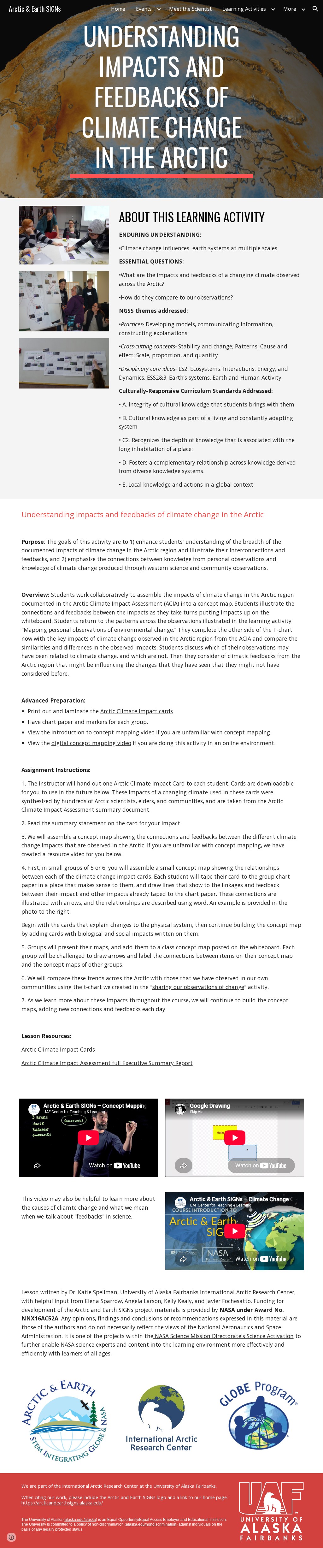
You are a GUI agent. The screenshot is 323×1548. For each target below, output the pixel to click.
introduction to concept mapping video (103, 732)
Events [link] (144, 8)
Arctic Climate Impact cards (136, 711)
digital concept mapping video (91, 743)
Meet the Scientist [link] (190, 8)
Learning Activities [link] (244, 8)
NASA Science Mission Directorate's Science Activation (223, 1336)
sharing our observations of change (198, 987)
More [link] (289, 8)
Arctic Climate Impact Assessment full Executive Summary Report (107, 1063)
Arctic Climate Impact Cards (58, 1049)
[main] (161, 99)
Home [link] (118, 8)
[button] (315, 8)
